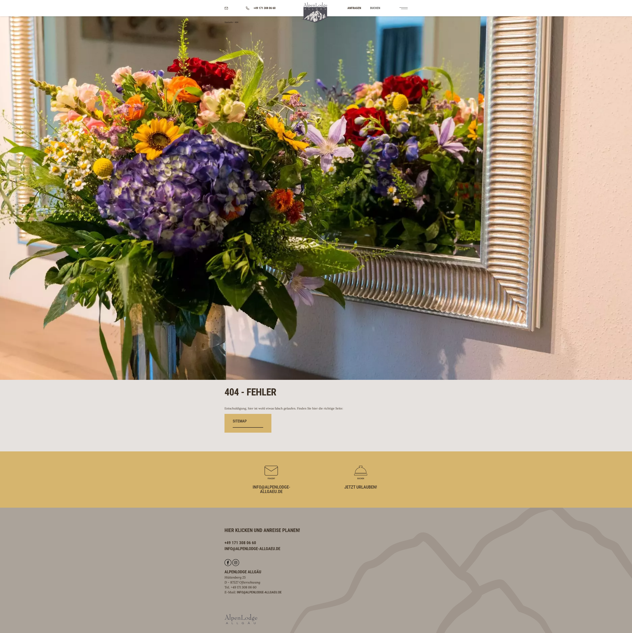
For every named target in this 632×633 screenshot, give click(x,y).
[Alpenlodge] (316, 12)
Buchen (375, 8)
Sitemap (240, 421)
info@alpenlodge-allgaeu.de (259, 592)
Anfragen (354, 8)
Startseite (228, 22)
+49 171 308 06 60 (243, 587)
